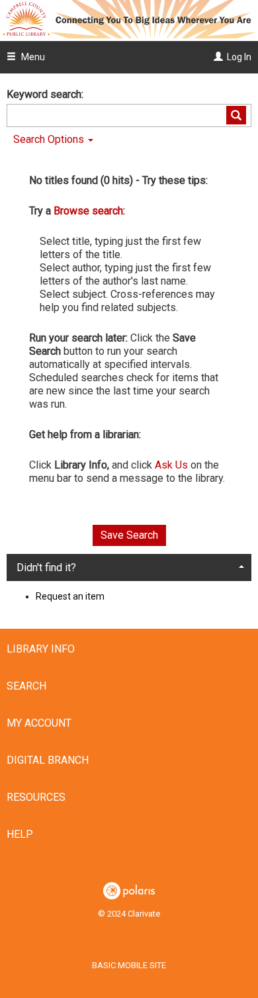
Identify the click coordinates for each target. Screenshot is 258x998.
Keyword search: (46, 94)
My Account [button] (39, 723)
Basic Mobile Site (129, 965)
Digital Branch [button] (48, 760)
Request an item (70, 596)
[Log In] (216, 57)
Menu (32, 57)
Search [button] (26, 686)
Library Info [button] (41, 649)
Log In (239, 57)
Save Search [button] (129, 535)
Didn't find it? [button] (46, 567)
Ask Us (171, 465)
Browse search (88, 210)
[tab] (129, 566)
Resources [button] (36, 797)
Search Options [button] (50, 139)
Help (20, 834)
